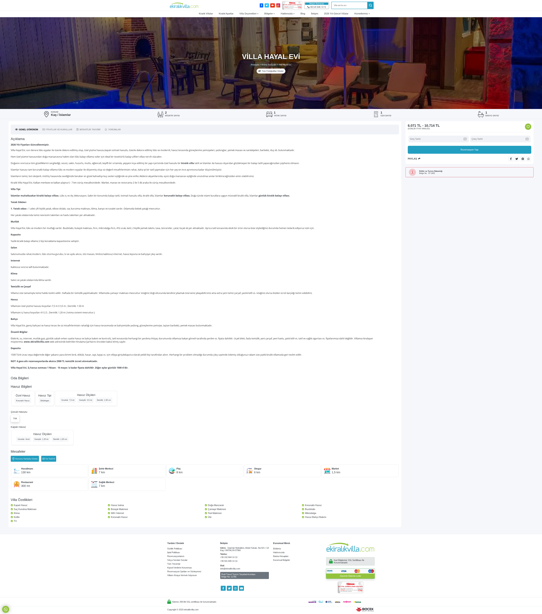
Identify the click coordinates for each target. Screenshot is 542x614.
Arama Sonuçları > (269, 65)
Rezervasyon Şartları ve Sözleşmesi (184, 571)
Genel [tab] (28, 129)
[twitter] (267, 5)
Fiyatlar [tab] (59, 129)
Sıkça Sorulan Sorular (177, 560)
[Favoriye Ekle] (528, 127)
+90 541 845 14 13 (228, 561)
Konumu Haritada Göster (26, 459)
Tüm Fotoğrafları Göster (273, 71)
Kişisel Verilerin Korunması (179, 567)
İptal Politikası (173, 552)
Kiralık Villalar (206, 13)
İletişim (314, 13)
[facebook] (261, 5)
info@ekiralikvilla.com (230, 568)
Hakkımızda (287, 13)
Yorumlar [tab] (114, 129)
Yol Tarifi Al (50, 459)
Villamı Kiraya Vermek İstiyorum (182, 575)
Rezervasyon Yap (469, 149)
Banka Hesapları (281, 556)
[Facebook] (223, 588)
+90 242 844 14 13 (228, 557)
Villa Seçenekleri (247, 13)
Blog (302, 13)
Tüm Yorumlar (173, 564)
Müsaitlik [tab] (90, 129)
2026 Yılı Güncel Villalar (336, 13)
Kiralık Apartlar (226, 13)
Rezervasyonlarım (175, 556)
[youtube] (272, 5)
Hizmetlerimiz (361, 13)
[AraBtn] (370, 5)
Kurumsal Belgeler (281, 560)
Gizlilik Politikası (174, 548)
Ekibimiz (277, 548)
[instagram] (278, 5)
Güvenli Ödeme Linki (350, 576)
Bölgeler (268, 13)
